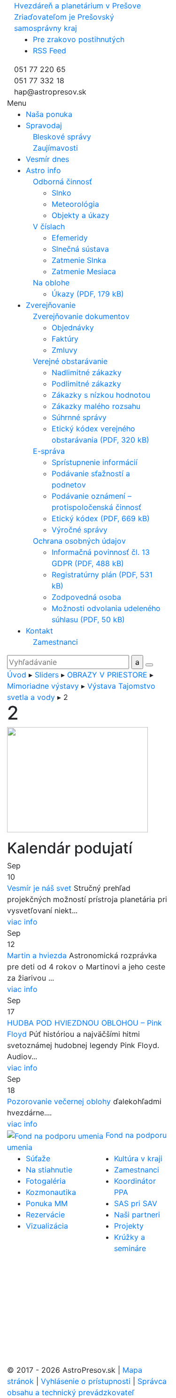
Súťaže (38, 1158)
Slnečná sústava (80, 249)
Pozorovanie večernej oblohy (59, 1101)
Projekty (129, 1226)
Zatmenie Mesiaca (84, 271)
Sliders (47, 674)
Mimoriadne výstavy (43, 686)
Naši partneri (137, 1214)
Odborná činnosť (62, 181)
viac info (22, 921)
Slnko (61, 192)
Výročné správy (79, 529)
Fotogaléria (46, 1181)
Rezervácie (45, 1214)
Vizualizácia (47, 1226)
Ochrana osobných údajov (79, 541)
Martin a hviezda (37, 955)
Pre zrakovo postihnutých (78, 39)
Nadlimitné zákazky (87, 372)
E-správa (49, 451)
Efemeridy (70, 237)
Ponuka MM (47, 1203)
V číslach (49, 226)
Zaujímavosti (55, 148)
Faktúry (65, 338)
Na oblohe (51, 282)
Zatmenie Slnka (79, 260)
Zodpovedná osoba (86, 597)
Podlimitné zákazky (86, 383)
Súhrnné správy (79, 417)
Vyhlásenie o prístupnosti (85, 1381)
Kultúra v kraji (138, 1158)
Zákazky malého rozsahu (96, 406)
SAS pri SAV (135, 1203)
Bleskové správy (62, 136)
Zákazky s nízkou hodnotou (101, 395)
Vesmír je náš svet (39, 888)
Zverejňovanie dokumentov (81, 316)
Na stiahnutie (49, 1169)
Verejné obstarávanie (70, 361)
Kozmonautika (51, 1192)
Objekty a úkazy (80, 215)
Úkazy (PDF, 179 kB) (88, 294)
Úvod (16, 674)
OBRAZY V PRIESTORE (107, 674)
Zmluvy (64, 350)
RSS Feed (49, 50)
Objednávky (73, 327)
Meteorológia (75, 204)
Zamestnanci (55, 642)
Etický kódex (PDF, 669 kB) (101, 518)
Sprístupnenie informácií (95, 462)
